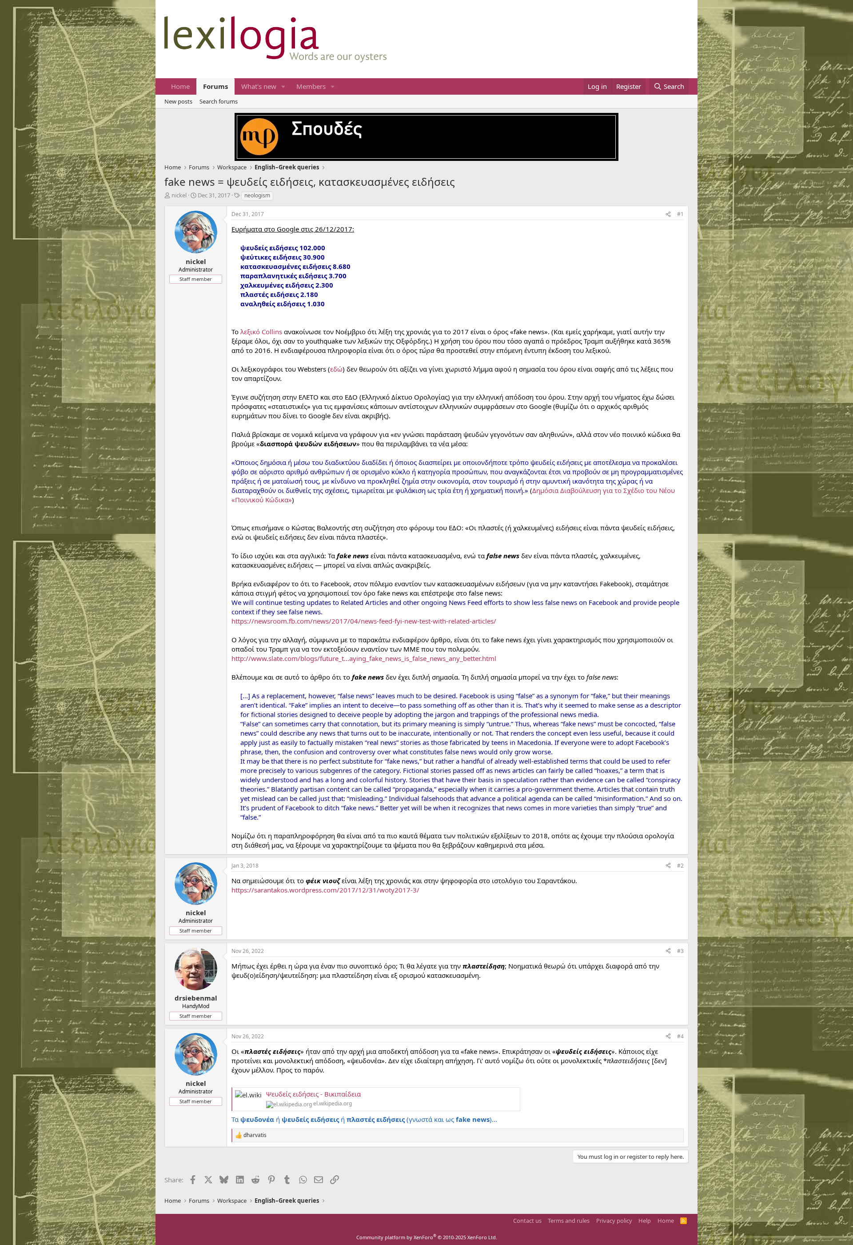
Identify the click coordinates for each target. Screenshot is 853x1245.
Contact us (527, 1221)
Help (644, 1221)
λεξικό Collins (261, 331)
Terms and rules (569, 1221)
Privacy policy (614, 1221)
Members (311, 86)
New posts (178, 101)
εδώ (336, 368)
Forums (215, 86)
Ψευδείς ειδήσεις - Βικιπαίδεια (313, 1093)
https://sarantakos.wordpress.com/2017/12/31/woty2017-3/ (325, 889)
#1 (680, 214)
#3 (680, 951)
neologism (257, 195)
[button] (283, 86)
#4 (680, 1036)
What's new (258, 86)
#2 (680, 865)
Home (180, 86)
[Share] (668, 214)
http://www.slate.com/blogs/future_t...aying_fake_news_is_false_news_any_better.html (363, 658)
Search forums (218, 101)
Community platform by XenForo (426, 1237)
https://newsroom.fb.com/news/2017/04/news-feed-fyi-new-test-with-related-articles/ (363, 620)
